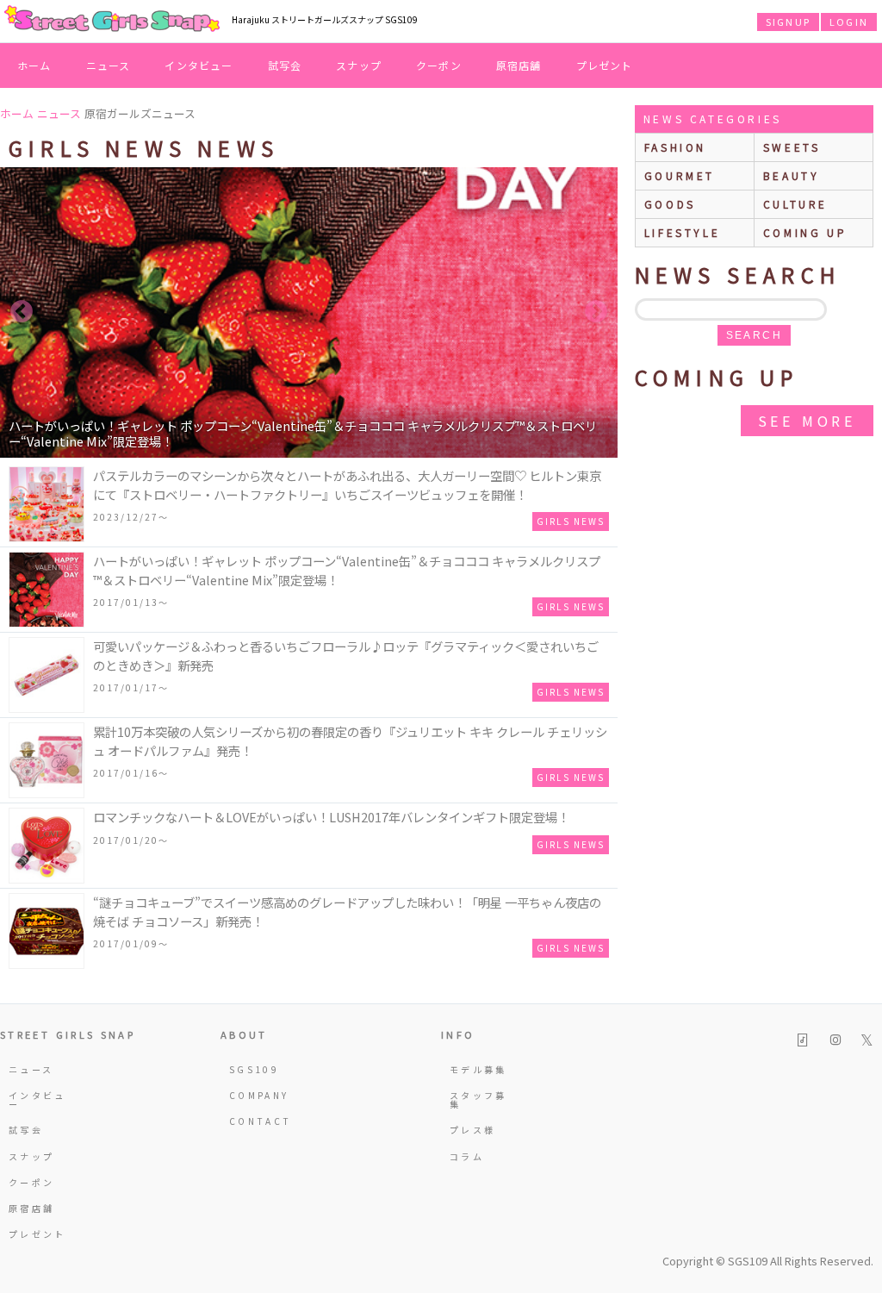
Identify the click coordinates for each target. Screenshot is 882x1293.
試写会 (285, 65)
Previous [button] (21, 312)
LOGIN (848, 21)
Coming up (805, 232)
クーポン (439, 65)
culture (795, 204)
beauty (791, 175)
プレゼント (604, 65)
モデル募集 (478, 1069)
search (754, 335)
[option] (309, 312)
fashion (675, 147)
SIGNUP (788, 21)
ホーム (34, 65)
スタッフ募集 (478, 1099)
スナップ (359, 65)
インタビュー (199, 65)
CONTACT (260, 1121)
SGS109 (254, 1069)
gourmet (679, 175)
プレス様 (472, 1129)
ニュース (108, 65)
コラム (467, 1156)
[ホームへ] (112, 19)
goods (670, 204)
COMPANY (259, 1095)
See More (807, 420)
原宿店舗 (519, 65)
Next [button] (596, 312)
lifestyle (682, 232)
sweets (792, 147)
